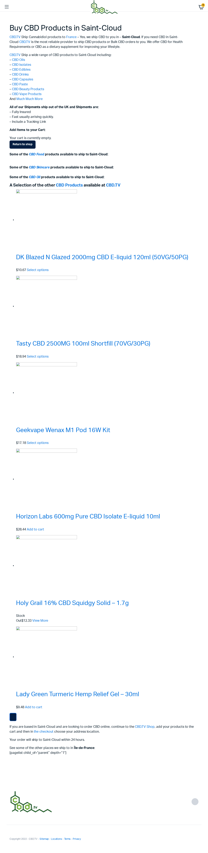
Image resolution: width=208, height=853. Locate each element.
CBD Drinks (20, 74)
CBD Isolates (21, 64)
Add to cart (35, 529)
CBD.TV (15, 37)
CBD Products (69, 185)
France (71, 37)
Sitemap (44, 839)
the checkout (44, 731)
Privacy (77, 839)
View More (40, 620)
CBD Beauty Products (28, 89)
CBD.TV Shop (145, 726)
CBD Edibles (21, 69)
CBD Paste (20, 84)
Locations (56, 839)
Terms (67, 839)
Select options (38, 270)
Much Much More (29, 99)
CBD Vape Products (27, 94)
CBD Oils (18, 59)
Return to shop (22, 144)
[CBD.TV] (104, 7)
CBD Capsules (22, 79)
